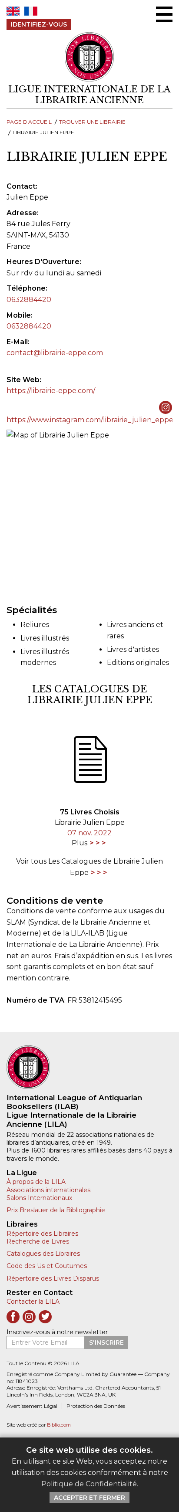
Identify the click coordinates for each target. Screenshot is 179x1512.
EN (13, 11)
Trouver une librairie (92, 122)
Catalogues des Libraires (43, 1254)
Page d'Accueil (29, 122)
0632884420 (29, 299)
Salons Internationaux (39, 1198)
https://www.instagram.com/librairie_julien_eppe (90, 420)
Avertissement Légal (32, 1406)
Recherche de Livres (38, 1241)
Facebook (13, 1316)
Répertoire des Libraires (42, 1233)
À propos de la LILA (36, 1182)
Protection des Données (95, 1406)
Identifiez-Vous (39, 24)
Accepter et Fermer (89, 1498)
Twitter (45, 1316)
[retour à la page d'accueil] (89, 1067)
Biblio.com (59, 1425)
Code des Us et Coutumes (47, 1266)
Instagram (29, 1316)
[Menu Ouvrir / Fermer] (164, 14)
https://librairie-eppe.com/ (51, 390)
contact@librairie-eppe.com (55, 353)
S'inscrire (106, 1342)
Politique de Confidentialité (89, 1484)
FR (30, 11)
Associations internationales (48, 1190)
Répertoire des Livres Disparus (53, 1278)
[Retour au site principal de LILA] (90, 57)
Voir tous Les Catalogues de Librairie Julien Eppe (89, 867)
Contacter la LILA (33, 1301)
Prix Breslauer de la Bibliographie (56, 1210)
